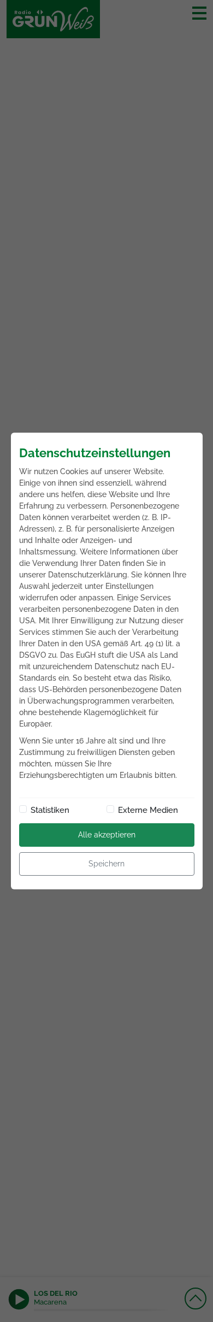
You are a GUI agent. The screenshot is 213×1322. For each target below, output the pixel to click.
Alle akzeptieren (106, 834)
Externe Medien (148, 810)
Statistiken (50, 810)
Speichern (106, 863)
